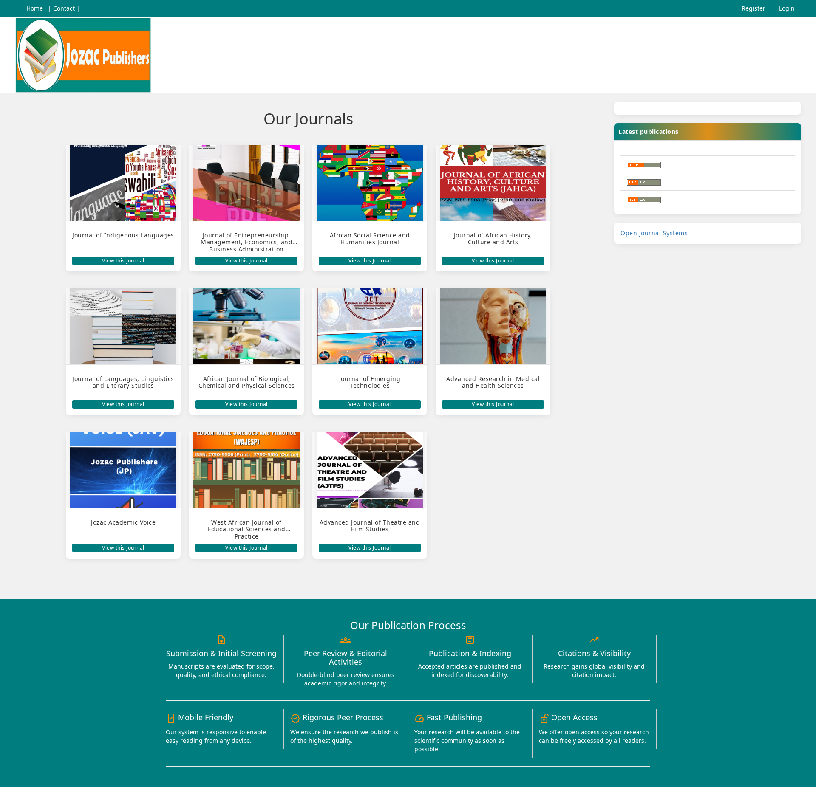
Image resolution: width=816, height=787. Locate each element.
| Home (32, 8)
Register (753, 8)
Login (787, 8)
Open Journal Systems (654, 233)
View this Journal (123, 260)
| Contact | (64, 8)
